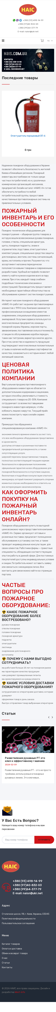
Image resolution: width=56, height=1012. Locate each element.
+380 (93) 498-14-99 (33, 20)
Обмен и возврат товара (15, 953)
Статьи (6, 962)
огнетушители (37, 249)
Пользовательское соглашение (18, 923)
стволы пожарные (11, 628)
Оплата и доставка (12, 948)
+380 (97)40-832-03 (28, 24)
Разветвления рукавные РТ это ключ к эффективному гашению (25, 759)
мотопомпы (15, 260)
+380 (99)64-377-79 (28, 28)
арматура (39, 242)
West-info (20, 992)
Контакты (7, 967)
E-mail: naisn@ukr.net (28, 31)
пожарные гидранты (19, 245)
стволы (15, 242)
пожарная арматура (12, 636)
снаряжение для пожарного (16, 651)
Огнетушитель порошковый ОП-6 (28, 136)
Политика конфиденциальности (18, 918)
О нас (4, 958)
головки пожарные (11, 632)
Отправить (44, 840)
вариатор (30, 338)
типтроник (18, 338)
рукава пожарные (44, 238)
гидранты (7, 640)
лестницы (7, 647)
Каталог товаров (11, 944)
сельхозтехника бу (43, 330)
